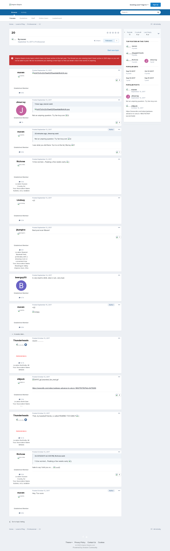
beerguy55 (21, 277)
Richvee (21, 161)
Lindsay (21, 200)
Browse (14, 12)
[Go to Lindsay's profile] (21, 208)
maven (23, 39)
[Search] (158, 12)
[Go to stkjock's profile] (21, 387)
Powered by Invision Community (85, 547)
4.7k (22, 297)
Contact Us (92, 542)
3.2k (22, 220)
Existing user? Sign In (138, 5)
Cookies (101, 542)
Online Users (43, 18)
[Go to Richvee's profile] (21, 169)
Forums (12, 18)
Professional (40, 42)
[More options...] (119, 70)
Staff (33, 18)
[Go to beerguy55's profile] (21, 285)
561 (22, 250)
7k (22, 122)
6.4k (22, 182)
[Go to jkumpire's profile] (21, 238)
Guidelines (23, 18)
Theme (68, 542)
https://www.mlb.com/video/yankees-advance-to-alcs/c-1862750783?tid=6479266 (64, 388)
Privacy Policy (80, 542)
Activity (23, 12)
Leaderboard (57, 18)
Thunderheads (20, 340)
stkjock (21, 379)
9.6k (22, 93)
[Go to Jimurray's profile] (21, 110)
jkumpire (20, 230)
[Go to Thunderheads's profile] (21, 348)
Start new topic (113, 50)
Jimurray (21, 102)
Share (97, 41)
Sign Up (155, 5)
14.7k (22, 363)
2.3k (22, 399)
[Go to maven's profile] (14, 40)
